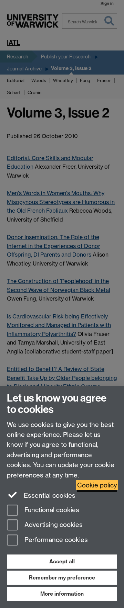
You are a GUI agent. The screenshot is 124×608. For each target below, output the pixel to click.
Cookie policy (97, 485)
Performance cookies (55, 540)
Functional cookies (51, 510)
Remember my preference (62, 577)
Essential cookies (48, 495)
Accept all (62, 561)
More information (62, 593)
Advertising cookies (53, 525)
